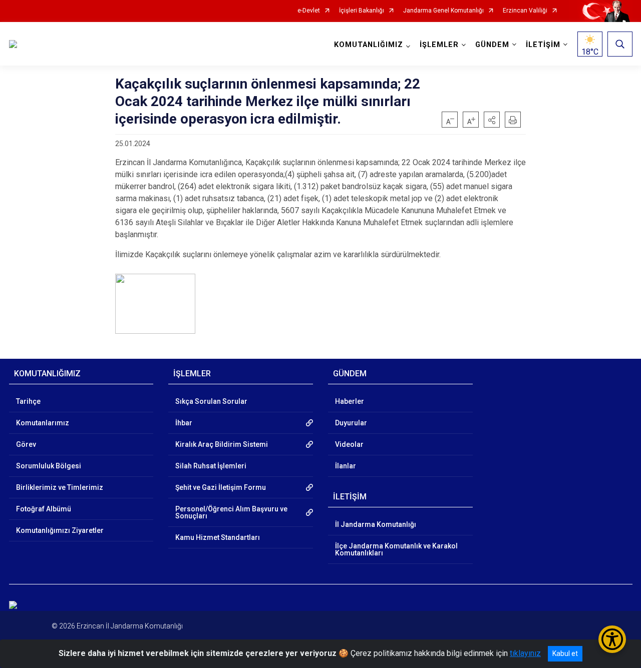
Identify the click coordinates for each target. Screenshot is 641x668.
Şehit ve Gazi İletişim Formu (220, 487)
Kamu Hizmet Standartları (217, 537)
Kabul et (565, 653)
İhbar (183, 423)
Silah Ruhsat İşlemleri (210, 466)
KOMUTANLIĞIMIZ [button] (368, 45)
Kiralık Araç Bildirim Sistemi (221, 444)
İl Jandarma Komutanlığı (375, 524)
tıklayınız (525, 653)
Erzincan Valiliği (525, 11)
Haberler (349, 401)
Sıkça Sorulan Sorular (211, 401)
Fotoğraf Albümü (43, 509)
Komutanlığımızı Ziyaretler (60, 530)
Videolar (349, 444)
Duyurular (351, 423)
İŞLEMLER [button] (439, 45)
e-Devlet (308, 11)
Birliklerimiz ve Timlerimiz (59, 487)
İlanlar (345, 466)
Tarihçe (28, 401)
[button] (492, 120)
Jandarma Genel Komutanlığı (443, 11)
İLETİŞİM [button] (543, 45)
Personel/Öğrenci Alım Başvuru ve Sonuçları (231, 512)
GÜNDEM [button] (492, 45)
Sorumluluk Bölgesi (48, 466)
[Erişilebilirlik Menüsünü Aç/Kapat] (612, 639)
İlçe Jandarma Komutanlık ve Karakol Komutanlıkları (396, 549)
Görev (26, 444)
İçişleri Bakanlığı (361, 11)
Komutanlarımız (42, 423)
